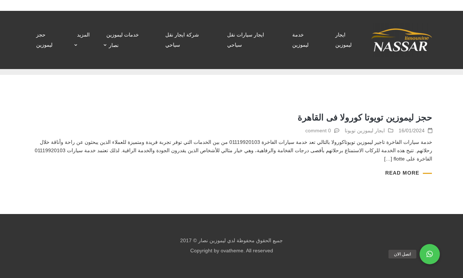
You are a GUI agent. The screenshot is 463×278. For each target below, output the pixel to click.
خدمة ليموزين (300, 40)
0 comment (318, 130)
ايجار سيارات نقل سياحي (245, 40)
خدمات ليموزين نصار (122, 40)
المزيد (83, 35)
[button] (430, 254)
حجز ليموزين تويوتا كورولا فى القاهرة (365, 117)
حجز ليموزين (44, 40)
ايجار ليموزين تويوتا (365, 130)
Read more (402, 173)
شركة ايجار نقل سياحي (182, 40)
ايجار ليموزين (343, 40)
